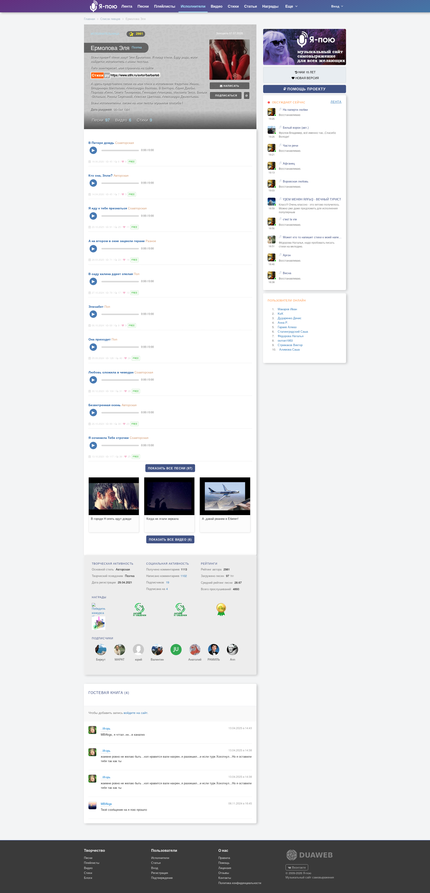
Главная (89, 19)
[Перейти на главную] (103, 6)
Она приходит (99, 339)
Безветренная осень (104, 405)
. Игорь (105, 728)
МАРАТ (120, 659)
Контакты (224, 878)
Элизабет (95, 306)
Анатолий (194, 659)
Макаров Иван (287, 309)
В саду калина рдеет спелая (110, 273)
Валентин (157, 659)
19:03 (272, 190)
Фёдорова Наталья (290, 336)
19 (167, 582)
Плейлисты (91, 862)
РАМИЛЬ (214, 659)
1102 (184, 576)
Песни (101, 120)
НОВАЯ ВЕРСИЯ (307, 78)
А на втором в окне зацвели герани (116, 240)
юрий (138, 659)
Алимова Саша (289, 349)
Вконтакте (298, 867)
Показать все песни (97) (170, 468)
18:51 (272, 246)
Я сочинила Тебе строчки (108, 437)
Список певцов (110, 19)
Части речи (290, 145)
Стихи (144, 120)
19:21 (272, 154)
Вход (154, 868)
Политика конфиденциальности (239, 883)
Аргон (287, 255)
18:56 (272, 228)
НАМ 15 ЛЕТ (306, 72)
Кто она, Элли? (100, 175)
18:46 (272, 264)
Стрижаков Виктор (290, 345)
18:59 (272, 208)
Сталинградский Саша (293, 331)
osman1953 (285, 340)
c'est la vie (290, 219)
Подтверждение (162, 878)
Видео (123, 120)
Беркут (100, 659)
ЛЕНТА (336, 102)
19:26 (272, 118)
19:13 (272, 172)
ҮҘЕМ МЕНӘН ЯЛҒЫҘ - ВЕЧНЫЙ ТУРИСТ (312, 199)
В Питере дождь (101, 142)
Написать (231, 85)
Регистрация (159, 873)
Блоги (88, 878)
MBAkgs (106, 804)
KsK (280, 313)
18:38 (272, 282)
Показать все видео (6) (170, 539)
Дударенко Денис (289, 318)
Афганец (289, 163)
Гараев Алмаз (287, 327)
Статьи (156, 862)
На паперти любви (295, 110)
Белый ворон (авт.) (296, 128)
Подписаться (225, 95)
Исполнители (160, 858)
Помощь (224, 862)
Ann (232, 659)
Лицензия (224, 868)
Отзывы (223, 873)
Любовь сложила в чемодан (110, 372)
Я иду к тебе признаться (107, 208)
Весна (287, 273)
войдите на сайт (135, 712)
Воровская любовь (295, 181)
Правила (224, 858)
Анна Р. (283, 322)
